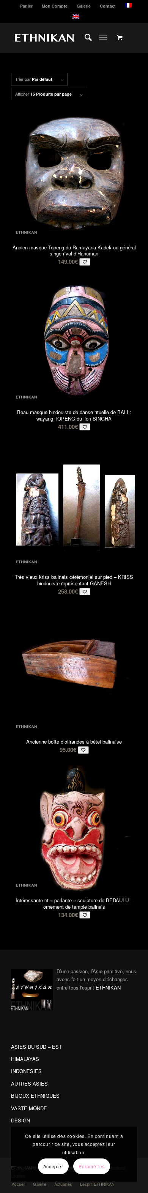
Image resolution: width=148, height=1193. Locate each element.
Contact (108, 6)
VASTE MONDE (29, 1108)
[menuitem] (26, 6)
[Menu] (103, 37)
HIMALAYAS (25, 1058)
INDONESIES (26, 1071)
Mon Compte (55, 6)
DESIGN (20, 1120)
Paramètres (92, 1166)
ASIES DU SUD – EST (36, 1046)
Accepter (53, 1166)
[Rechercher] (84, 37)
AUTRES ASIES (29, 1083)
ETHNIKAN (108, 987)
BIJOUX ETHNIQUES (35, 1095)
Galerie (84, 6)
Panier (26, 6)
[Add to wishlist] (84, 261)
